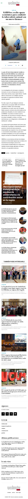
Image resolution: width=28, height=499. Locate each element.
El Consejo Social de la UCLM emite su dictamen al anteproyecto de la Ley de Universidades (9, 230)
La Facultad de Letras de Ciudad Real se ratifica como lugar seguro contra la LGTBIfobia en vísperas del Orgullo (13, 288)
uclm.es (14, 10)
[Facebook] (3, 414)
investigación (20, 153)
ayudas (7, 153)
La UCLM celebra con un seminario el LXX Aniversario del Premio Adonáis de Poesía (7, 162)
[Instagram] (7, 414)
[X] (11, 414)
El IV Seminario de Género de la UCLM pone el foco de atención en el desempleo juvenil (20, 162)
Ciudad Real (13, 153)
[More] (22, 65)
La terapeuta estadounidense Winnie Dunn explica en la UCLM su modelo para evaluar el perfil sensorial (13, 467)
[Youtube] (15, 414)
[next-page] (24, 174)
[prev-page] (21, 174)
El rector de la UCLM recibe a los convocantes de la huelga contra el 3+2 (13, 478)
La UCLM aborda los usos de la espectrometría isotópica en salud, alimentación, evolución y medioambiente (9, 211)
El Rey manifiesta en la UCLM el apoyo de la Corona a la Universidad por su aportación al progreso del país (12, 473)
